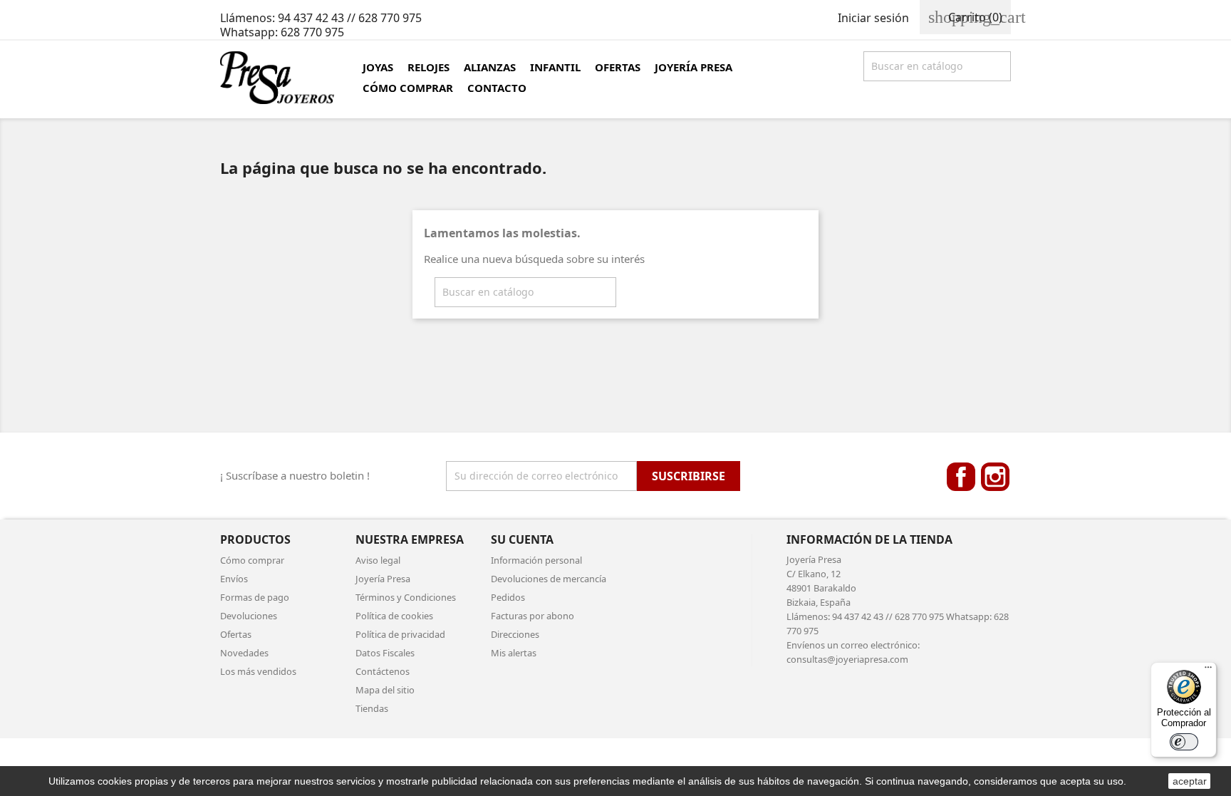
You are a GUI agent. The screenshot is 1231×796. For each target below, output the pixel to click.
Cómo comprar (408, 88)
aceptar (1190, 781)
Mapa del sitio (385, 689)
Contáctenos (382, 671)
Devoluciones (248, 615)
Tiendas (371, 708)
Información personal (536, 560)
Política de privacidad (400, 634)
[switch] (1184, 741)
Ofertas (617, 67)
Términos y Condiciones (405, 597)
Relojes (428, 67)
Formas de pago (254, 597)
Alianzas (490, 67)
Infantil (555, 67)
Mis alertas (513, 652)
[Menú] (1208, 670)
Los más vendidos (258, 671)
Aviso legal (377, 560)
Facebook (961, 476)
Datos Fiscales (385, 652)
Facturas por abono (532, 615)
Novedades (244, 652)
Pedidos (508, 597)
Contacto (496, 88)
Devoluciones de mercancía (548, 578)
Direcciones (515, 634)
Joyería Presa (693, 67)
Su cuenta (522, 539)
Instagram (995, 476)
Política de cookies (394, 615)
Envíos (234, 578)
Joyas (378, 67)
